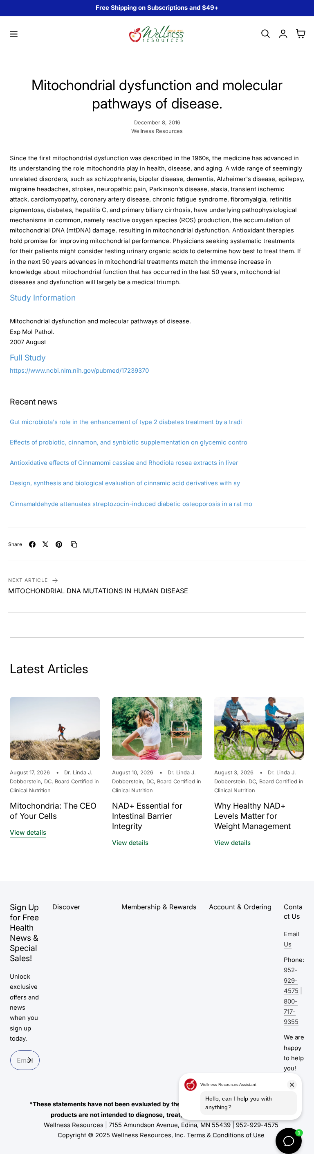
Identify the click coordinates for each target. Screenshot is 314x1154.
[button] (13, 34)
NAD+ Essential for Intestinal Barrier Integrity (147, 816)
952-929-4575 (291, 980)
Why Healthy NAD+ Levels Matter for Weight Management (252, 816)
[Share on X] (45, 544)
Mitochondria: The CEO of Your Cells (53, 811)
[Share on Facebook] (32, 544)
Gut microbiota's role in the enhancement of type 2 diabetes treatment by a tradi (126, 422)
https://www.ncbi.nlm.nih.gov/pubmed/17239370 (79, 370)
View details (28, 832)
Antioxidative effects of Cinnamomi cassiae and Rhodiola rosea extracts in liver (124, 462)
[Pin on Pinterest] (59, 544)
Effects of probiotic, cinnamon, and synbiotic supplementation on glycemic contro (128, 442)
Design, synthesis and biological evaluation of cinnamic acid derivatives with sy (125, 483)
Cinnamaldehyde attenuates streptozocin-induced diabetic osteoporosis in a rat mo (131, 504)
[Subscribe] (30, 1060)
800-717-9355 (291, 1012)
